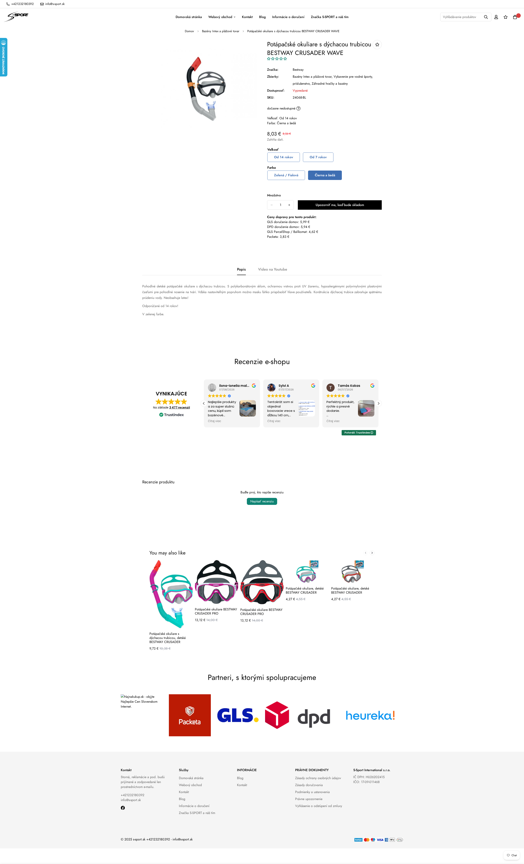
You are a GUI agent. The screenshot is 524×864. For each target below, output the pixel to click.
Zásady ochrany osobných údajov (318, 778)
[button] (277, 58)
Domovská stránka (189, 17)
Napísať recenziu (262, 501)
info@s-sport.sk (131, 800)
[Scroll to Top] (516, 841)
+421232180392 (132, 795)
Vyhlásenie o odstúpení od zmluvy (318, 806)
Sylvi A (284, 386)
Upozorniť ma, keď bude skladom (340, 205)
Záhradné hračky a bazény (330, 83)
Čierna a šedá (325, 175)
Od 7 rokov (318, 157)
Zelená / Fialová (286, 175)
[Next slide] (372, 552)
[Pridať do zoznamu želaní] (377, 44)
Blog (262, 17)
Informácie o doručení (288, 17)
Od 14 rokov (283, 157)
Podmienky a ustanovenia (312, 792)
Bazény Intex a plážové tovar (220, 31)
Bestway (298, 69)
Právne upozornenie (308, 799)
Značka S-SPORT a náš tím (330, 17)
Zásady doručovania (309, 785)
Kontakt (247, 17)
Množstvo (274, 195)
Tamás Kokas (349, 386)
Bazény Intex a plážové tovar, (313, 76)
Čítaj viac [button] (214, 421)
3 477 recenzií (179, 407)
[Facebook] (123, 808)
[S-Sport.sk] (16, 17)
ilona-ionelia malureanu (239, 386)
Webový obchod (220, 17)
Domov (189, 31)
